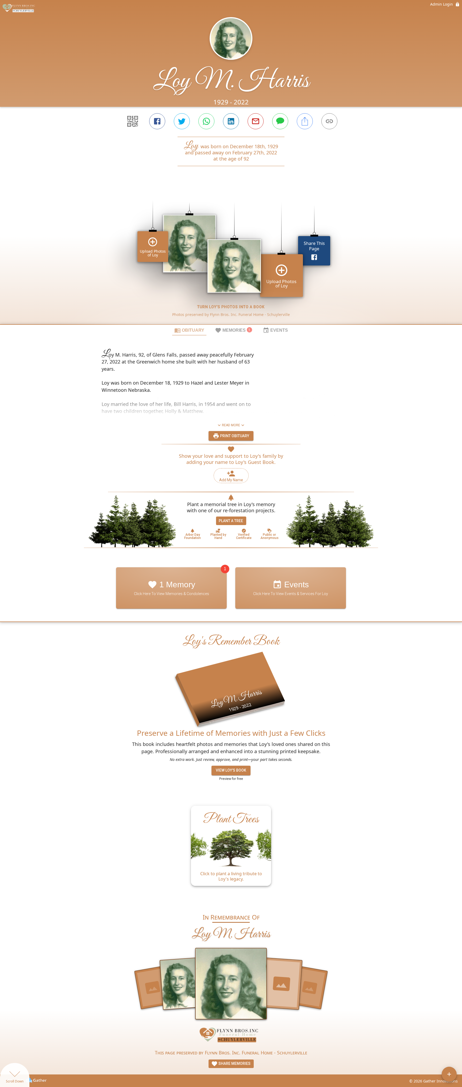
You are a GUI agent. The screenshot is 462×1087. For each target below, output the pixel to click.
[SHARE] (305, 121)
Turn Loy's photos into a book (231, 307)
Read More (231, 425)
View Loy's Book (231, 770)
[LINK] (329, 121)
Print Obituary (234, 436)
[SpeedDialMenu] (449, 1074)
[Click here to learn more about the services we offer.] (231, 1036)
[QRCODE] (133, 121)
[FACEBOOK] (157, 121)
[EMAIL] (256, 121)
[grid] (231, 254)
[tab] (189, 330)
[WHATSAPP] (206, 121)
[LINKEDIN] (231, 121)
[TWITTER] (182, 121)
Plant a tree (231, 521)
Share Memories (234, 1063)
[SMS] (280, 121)
